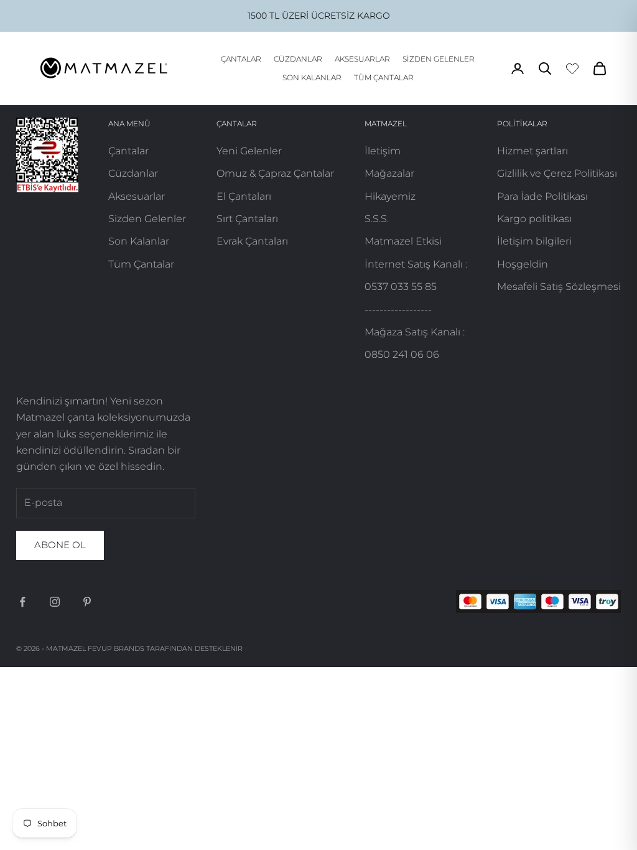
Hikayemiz (390, 196)
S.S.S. (377, 219)
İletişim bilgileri (534, 241)
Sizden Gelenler (438, 58)
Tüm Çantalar (384, 77)
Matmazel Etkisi (403, 241)
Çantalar (241, 58)
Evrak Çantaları (252, 241)
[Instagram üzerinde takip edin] (55, 601)
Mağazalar (389, 173)
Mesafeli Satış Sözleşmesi (559, 286)
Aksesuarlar (362, 58)
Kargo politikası (534, 219)
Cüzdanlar (298, 58)
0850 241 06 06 (402, 354)
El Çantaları (243, 196)
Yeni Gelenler (249, 151)
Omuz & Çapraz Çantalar (275, 173)
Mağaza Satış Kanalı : (415, 332)
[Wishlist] (572, 68)
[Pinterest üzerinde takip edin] (87, 601)
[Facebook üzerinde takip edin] (22, 601)
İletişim (383, 151)
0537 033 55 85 (401, 286)
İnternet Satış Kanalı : (416, 264)
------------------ (398, 309)
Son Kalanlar (312, 77)
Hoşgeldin (522, 264)
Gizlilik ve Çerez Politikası (557, 173)
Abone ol (60, 545)
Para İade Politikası (542, 196)
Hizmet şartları (532, 151)
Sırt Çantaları (247, 219)
